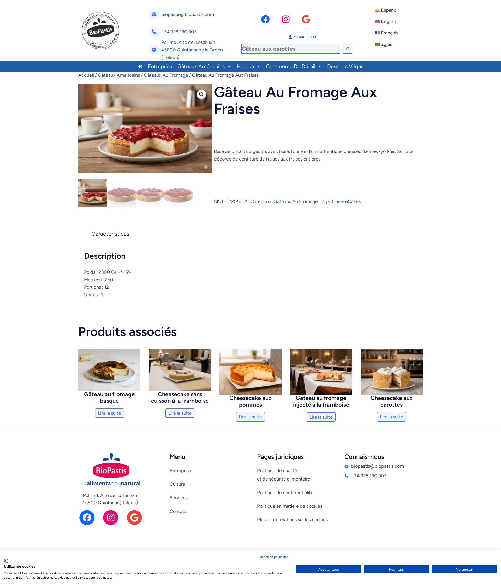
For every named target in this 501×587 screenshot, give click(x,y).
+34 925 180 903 (179, 32)
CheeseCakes (346, 201)
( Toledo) (170, 57)
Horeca (245, 66)
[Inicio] (140, 66)
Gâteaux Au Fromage (166, 75)
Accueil (86, 75)
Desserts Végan (345, 66)
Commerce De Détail (290, 66)
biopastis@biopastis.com (187, 14)
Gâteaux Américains (201, 66)
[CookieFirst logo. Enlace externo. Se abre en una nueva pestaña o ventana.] (6, 561)
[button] (201, 94)
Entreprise (160, 66)
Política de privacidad (273, 557)
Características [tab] (110, 233)
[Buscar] (347, 49)
